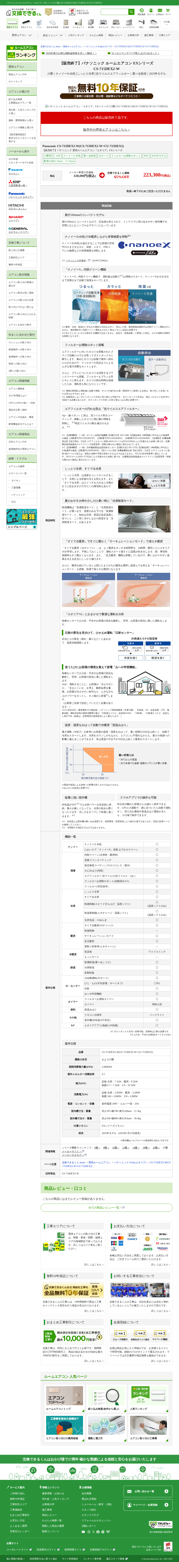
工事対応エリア (16, 257)
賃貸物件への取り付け (20, 356)
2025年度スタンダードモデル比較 (21, 161)
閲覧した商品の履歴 (53, 1526)
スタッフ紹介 (89, 1509)
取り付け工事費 (16, 250)
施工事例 (47, 1509)
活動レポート (89, 1526)
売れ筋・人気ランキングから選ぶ (22, 111)
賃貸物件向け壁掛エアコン (22, 449)
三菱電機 (15, 487)
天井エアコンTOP (17, 441)
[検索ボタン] (131, 12)
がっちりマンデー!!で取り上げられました (134, 53)
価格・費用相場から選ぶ (21, 120)
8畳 (105, 1147)
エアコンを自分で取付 (20, 324)
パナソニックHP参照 (76, 261)
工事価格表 (16, 1509)
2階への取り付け (17, 371)
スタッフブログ (90, 1515)
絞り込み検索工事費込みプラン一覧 (20, 101)
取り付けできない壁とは (21, 307)
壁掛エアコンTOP (17, 74)
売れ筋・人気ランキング (55, 1499)
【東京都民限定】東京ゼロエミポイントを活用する (22, 138)
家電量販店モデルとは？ (21, 424)
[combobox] (114, 12)
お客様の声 (48, 1504)
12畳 (124, 1147)
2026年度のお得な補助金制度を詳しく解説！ (70, 53)
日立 (13, 501)
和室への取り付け (18, 363)
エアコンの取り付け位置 (21, 300)
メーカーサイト (70, 1151)
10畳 (114, 1147)
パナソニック (18, 494)
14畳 (135, 1147)
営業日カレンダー (20, 1531)
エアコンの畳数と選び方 (21, 127)
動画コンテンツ (50, 1531)
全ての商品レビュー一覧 (103, 1207)
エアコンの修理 (16, 466)
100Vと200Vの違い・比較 (22, 403)
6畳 (96, 1147)
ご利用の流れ (17, 1493)
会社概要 (86, 1493)
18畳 (145, 1147)
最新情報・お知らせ (53, 1493)
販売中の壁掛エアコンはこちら (105, 129)
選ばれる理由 (89, 1499)
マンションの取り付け (20, 342)
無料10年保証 (15, 264)
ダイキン (15, 480)
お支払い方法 (17, 1520)
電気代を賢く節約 (18, 410)
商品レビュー (49, 1515)
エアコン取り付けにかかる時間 (22, 316)
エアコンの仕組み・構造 (21, 417)
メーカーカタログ (71, 1155)
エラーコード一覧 (18, 473)
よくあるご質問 (18, 1526)
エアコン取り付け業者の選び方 (21, 284)
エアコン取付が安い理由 (21, 292)
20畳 (155, 1147)
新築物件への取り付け (20, 349)
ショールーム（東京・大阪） (97, 1504)
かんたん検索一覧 (52, 1520)
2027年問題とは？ (18, 395)
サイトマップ (15, 81)
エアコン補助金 (16, 388)
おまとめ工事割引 (20, 1515)
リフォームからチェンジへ (96, 1520)
